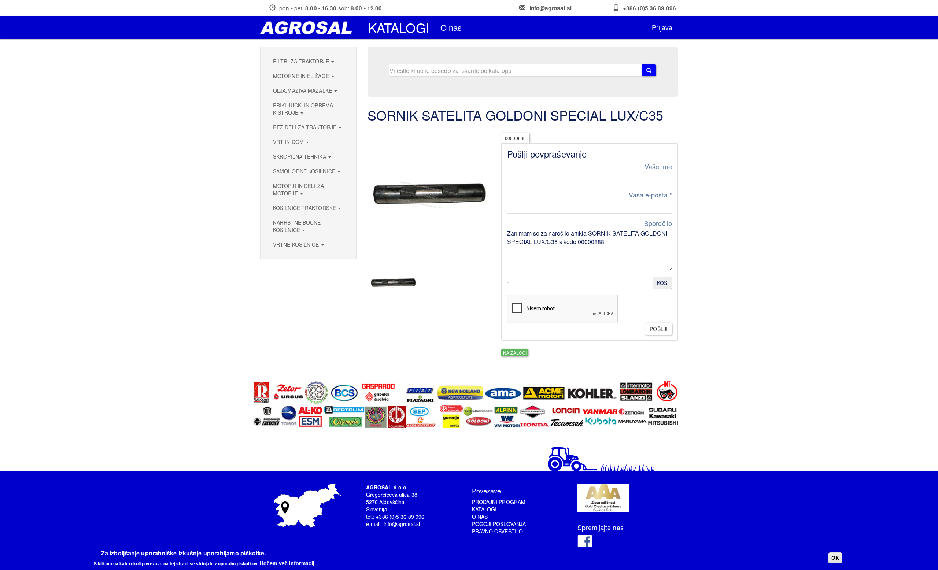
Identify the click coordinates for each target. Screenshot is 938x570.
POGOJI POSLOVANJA (499, 524)
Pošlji (659, 329)
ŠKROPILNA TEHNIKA (300, 156)
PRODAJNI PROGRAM (499, 502)
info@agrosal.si (550, 8)
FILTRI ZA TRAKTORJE (301, 61)
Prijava (662, 27)
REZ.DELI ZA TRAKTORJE (305, 127)
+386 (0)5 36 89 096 (649, 8)
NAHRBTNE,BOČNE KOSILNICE (297, 226)
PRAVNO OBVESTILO (497, 531)
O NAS (480, 516)
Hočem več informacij (287, 562)
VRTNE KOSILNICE (297, 244)
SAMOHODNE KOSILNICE (305, 171)
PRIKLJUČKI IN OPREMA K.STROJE (303, 108)
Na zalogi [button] (515, 352)
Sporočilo (658, 223)
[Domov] (308, 27)
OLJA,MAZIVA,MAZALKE (303, 90)
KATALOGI (484, 509)
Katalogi (398, 27)
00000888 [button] (515, 138)
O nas (451, 27)
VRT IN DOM (289, 141)
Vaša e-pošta (650, 194)
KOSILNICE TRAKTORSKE (305, 207)
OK (835, 558)
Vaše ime (658, 166)
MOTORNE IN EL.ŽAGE (301, 75)
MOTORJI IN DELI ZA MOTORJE (298, 189)
